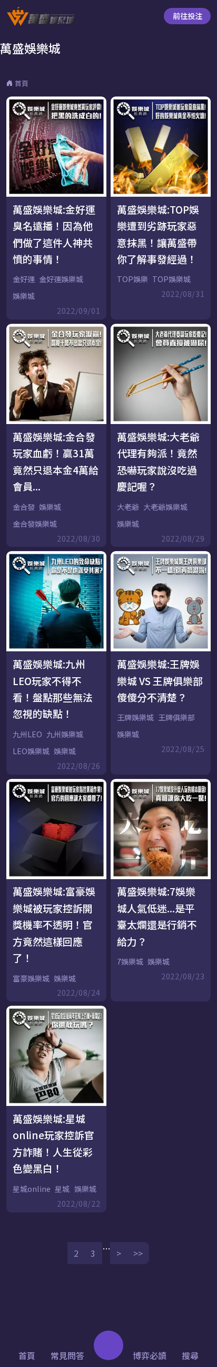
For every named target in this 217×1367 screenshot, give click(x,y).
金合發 (24, 507)
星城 (62, 1188)
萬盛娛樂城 (30, 48)
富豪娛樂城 (31, 978)
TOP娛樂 (132, 279)
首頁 (21, 83)
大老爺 (128, 507)
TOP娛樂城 (171, 279)
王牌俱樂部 (176, 717)
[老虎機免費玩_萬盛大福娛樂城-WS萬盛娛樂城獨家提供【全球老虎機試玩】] (40, 16)
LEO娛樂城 (31, 751)
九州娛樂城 (64, 734)
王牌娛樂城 (135, 717)
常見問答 (67, 1355)
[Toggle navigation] (108, 1345)
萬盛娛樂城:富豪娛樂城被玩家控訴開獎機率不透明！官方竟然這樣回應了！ (54, 924)
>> (138, 1253)
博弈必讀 (149, 1355)
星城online (32, 1188)
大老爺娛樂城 (165, 507)
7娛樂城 (130, 961)
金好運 (24, 279)
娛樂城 (24, 296)
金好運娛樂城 (61, 279)
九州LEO (27, 734)
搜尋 (190, 1355)
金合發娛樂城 (35, 523)
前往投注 (187, 16)
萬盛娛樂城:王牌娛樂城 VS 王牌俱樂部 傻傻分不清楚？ (160, 680)
